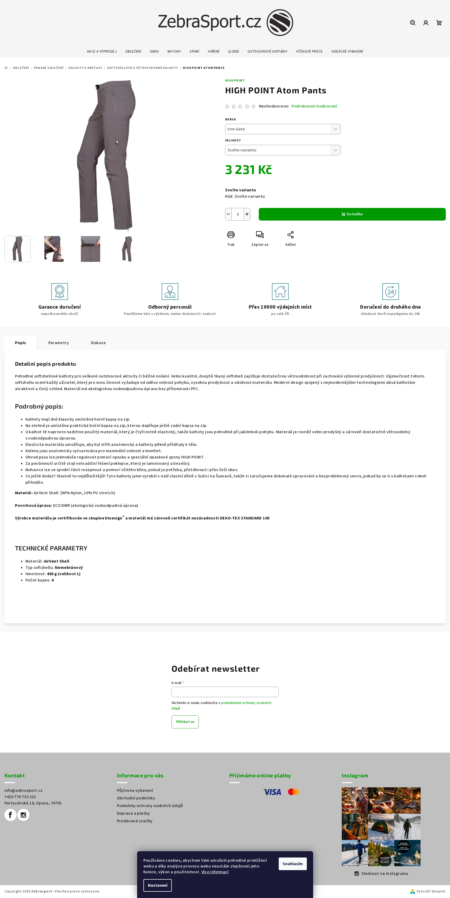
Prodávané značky (135, 821)
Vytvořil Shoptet (431, 891)
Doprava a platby (133, 813)
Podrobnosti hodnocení (314, 106)
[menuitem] (102, 51)
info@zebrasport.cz (23, 790)
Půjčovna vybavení (135, 790)
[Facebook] (10, 815)
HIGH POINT (235, 80)
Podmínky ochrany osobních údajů (150, 806)
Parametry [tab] (58, 343)
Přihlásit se (185, 721)
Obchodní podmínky (136, 798)
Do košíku (355, 214)
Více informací (215, 872)
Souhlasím (293, 864)
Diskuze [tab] (98, 343)
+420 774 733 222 (20, 797)
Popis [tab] (20, 343)
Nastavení (157, 885)
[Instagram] (23, 815)
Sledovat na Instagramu (384, 873)
